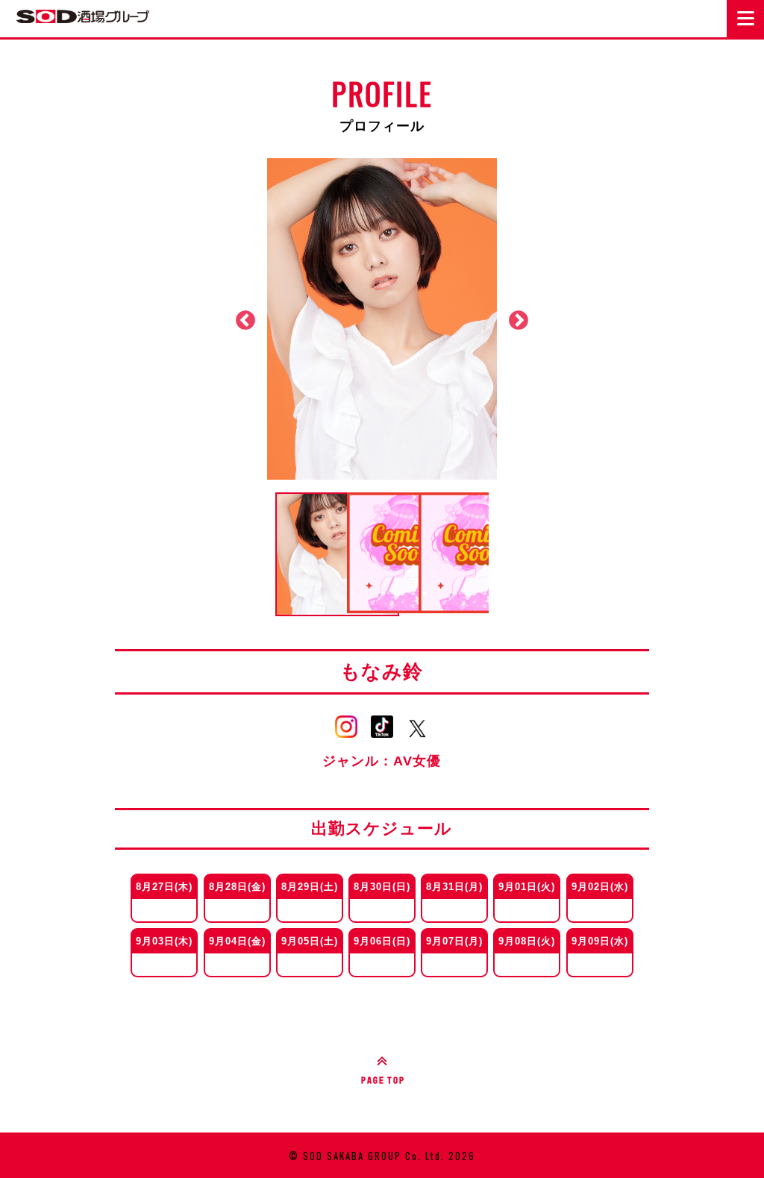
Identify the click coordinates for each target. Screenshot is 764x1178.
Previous (245, 320)
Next (518, 320)
